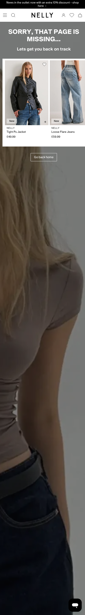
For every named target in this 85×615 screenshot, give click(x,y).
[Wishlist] (71, 15)
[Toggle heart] (44, 64)
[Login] (63, 15)
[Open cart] (80, 15)
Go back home (43, 157)
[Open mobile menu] (4, 15)
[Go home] (42, 15)
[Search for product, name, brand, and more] (13, 15)
